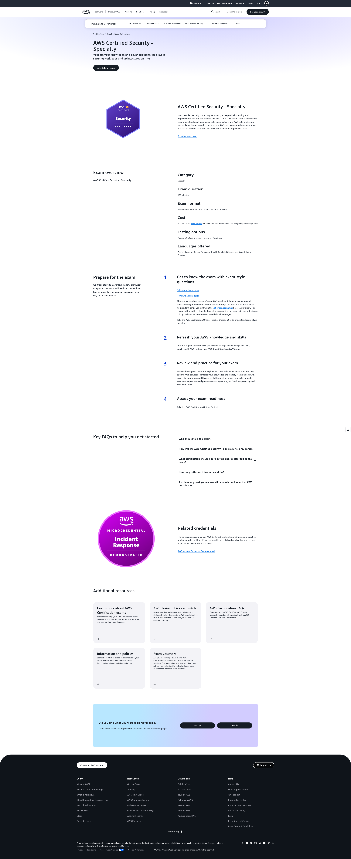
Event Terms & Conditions (240, 826)
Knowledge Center (237, 800)
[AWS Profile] (266, 3)
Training (131, 789)
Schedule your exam (187, 136)
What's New (82, 810)
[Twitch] (260, 843)
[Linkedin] (251, 843)
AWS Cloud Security (86, 805)
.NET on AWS (184, 794)
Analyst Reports (135, 815)
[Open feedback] (348, 429)
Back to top (173, 831)
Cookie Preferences (136, 850)
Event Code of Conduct (239, 821)
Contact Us (233, 784)
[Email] (273, 843)
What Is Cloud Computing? (90, 789)
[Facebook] (247, 843)
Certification (98, 34)
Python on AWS (185, 800)
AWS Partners (134, 821)
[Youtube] (264, 843)
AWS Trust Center (135, 794)
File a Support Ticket (238, 789)
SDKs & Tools (184, 789)
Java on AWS (184, 805)
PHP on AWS (184, 810)
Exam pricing (196, 223)
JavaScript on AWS (187, 815)
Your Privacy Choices (109, 850)
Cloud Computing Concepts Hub (92, 800)
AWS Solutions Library (138, 800)
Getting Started (134, 784)
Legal (230, 815)
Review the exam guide (188, 295)
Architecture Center (136, 805)
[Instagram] (255, 843)
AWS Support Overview (239, 805)
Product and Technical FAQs (140, 810)
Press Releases (84, 821)
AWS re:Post (234, 794)
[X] (242, 843)
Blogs (79, 815)
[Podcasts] (269, 843)
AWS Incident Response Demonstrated (196, 551)
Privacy (80, 850)
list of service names (223, 307)
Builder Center (185, 784)
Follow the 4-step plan (188, 290)
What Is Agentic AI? (86, 794)
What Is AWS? (83, 784)
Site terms (91, 850)
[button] (114, 11)
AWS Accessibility (236, 810)
